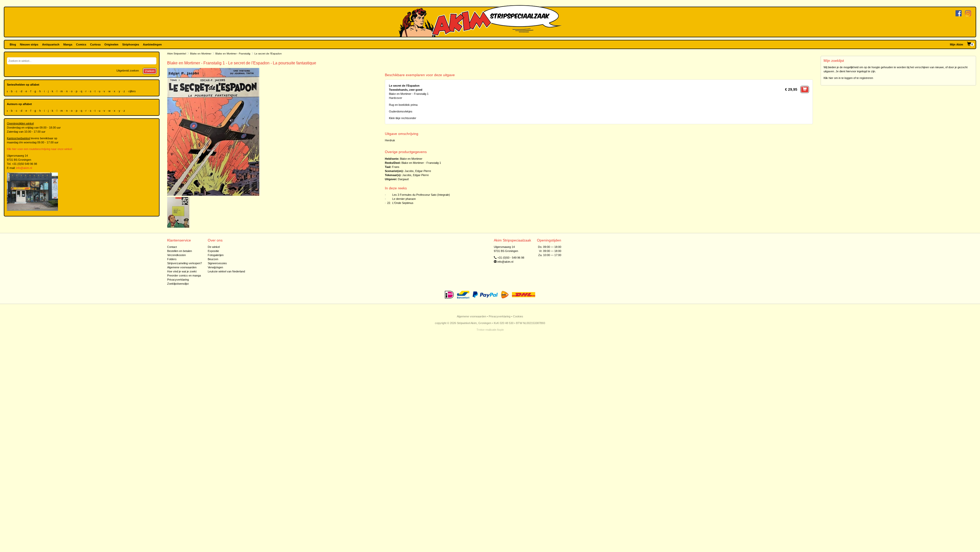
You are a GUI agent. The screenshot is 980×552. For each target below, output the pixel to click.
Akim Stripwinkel (176, 53)
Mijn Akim (956, 44)
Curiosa (95, 44)
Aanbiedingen (152, 44)
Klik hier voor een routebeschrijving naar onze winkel (39, 149)
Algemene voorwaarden (182, 267)
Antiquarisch (50, 44)
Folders (172, 259)
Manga (67, 44)
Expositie (213, 250)
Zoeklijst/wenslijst (178, 283)
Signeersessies (217, 263)
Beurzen (213, 259)
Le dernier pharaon (404, 198)
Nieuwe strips (29, 44)
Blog (13, 44)
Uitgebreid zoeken (127, 70)
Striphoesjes (130, 44)
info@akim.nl (24, 167)
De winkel (214, 246)
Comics (81, 44)
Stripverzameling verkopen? (184, 263)
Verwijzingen (215, 267)
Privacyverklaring (178, 279)
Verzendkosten (176, 255)
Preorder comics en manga (184, 275)
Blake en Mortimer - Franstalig (232, 53)
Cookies (518, 316)
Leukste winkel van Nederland (226, 271)
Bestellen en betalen (179, 250)
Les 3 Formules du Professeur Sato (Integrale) (421, 194)
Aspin (500, 329)
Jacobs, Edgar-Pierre (418, 170)
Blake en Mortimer (200, 53)
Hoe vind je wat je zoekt (182, 271)
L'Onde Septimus (402, 202)
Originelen (111, 44)
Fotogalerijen (216, 255)
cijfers (132, 91)
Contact (172, 246)
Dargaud (403, 179)
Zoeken (149, 71)
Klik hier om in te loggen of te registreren (848, 77)
